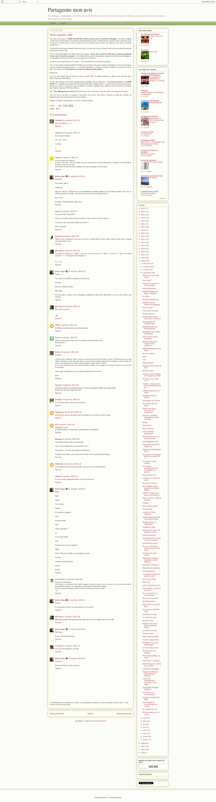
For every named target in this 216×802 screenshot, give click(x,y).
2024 (143, 215)
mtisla (52, 56)
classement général (116, 82)
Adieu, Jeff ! (154, 52)
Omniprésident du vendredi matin (149, 323)
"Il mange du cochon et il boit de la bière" (151, 575)
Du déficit (146, 296)
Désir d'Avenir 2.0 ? (149, 475)
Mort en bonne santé (150, 506)
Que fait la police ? (149, 601)
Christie (58, 352)
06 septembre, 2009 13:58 (69, 352)
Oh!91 (57, 325)
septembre (147, 273)
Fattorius (144, 90)
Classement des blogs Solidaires (150, 688)
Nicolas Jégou (60, 176)
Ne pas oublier (148, 308)
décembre (147, 263)
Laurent (57, 157)
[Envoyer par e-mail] (64, 106)
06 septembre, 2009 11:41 (76, 176)
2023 (143, 218)
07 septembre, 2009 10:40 (74, 579)
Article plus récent (57, 714)
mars (145, 733)
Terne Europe (147, 509)
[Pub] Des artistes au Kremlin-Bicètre (150, 328)
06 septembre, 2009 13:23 (68, 325)
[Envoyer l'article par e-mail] (59, 105)
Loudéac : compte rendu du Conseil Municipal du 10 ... (152, 385)
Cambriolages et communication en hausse (150, 704)
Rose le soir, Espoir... (157, 162)
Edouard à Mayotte (156, 102)
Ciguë (62, 97)
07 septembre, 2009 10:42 (71, 616)
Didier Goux (59, 464)
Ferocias (110, 48)
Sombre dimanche (149, 535)
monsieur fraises (147, 132)
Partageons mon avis (70, 9)
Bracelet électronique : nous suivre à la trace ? (152, 318)
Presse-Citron (122, 65)
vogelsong (58, 133)
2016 (143, 239)
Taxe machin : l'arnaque (151, 661)
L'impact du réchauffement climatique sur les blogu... (150, 681)
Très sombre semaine (150, 311)
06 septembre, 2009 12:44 (69, 211)
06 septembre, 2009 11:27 (71, 133)
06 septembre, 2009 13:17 (71, 306)
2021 (143, 224)
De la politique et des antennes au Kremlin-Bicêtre (151, 488)
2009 (143, 261)
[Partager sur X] (68, 106)
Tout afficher (163, 198)
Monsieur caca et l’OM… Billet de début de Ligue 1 (157, 120)
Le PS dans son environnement (149, 693)
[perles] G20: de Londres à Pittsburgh (151, 333)
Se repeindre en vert (150, 709)
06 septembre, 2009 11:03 (71, 120)
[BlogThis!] (66, 106)
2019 (143, 230)
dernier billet (90, 76)
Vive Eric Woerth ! (149, 353)
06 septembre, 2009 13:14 (76, 271)
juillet (145, 721)
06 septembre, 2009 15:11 (71, 399)
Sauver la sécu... (148, 620)
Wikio (58, 108)
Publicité (145, 503)
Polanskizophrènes (149, 288)
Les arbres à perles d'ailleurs (149, 462)
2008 (143, 743)
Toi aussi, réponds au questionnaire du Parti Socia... (151, 548)
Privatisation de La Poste (151, 400)
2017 (143, 236)
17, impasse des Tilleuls (150, 34)
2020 (143, 227)
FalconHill (58, 120)
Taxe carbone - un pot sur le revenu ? (152, 589)
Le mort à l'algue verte (151, 640)
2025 (143, 212)
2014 (143, 245)
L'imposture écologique (151, 669)
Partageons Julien (149, 527)
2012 (143, 252)
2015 (143, 242)
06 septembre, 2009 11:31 (69, 157)
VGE (144, 360)
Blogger (118, 797)
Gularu (92, 54)
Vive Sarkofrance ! (149, 571)
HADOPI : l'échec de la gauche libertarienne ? (151, 494)
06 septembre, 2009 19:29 (70, 439)
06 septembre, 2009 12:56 (70, 236)
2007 (143, 746)
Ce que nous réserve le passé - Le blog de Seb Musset (152, 74)
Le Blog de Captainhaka (150, 101)
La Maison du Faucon (149, 116)
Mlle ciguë (58, 251)
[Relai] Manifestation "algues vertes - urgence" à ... (150, 343)
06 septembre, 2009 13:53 (68, 337)
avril (144, 730)
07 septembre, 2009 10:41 (76, 600)
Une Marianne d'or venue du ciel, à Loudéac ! (152, 539)
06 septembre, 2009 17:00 (66, 424)
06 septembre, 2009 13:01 (71, 251)
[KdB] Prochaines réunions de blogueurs (151, 303)
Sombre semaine (149, 314)
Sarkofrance (95, 91)
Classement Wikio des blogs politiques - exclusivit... (150, 674)
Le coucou (58, 646)
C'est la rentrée (148, 633)
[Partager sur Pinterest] (72, 106)
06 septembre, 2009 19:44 (72, 464)
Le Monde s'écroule (150, 614)
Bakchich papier (148, 371)
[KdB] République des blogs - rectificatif (150, 292)
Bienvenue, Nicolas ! (150, 483)
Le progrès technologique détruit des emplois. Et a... (152, 456)
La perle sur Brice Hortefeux (149, 513)
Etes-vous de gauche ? (151, 598)
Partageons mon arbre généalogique (151, 644)
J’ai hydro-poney (146, 134)
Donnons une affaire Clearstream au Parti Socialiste (151, 417)
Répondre (58, 126)
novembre (147, 267)
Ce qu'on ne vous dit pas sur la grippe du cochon (152, 375)
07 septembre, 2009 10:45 (76, 629)
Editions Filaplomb (106, 95)
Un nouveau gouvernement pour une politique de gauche (150, 469)
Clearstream (147, 425)
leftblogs (126, 95)
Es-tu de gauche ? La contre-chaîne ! (150, 594)
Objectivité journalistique (151, 568)
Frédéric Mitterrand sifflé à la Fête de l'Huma (151, 518)
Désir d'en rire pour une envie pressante (151, 437)
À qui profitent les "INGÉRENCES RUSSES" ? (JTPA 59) (157, 79)
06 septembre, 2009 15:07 (70, 385)
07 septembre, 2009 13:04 (76, 658)
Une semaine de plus (150, 543)
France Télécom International (148, 432)
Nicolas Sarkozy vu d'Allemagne (149, 523)
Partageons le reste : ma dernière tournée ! (151, 531)
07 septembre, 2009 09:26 (76, 489)
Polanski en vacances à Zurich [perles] (151, 284)
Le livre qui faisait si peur (151, 585)
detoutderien (59, 412)
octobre (146, 270)
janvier (145, 739)
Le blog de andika (148, 140)
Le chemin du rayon (150, 617)
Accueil (90, 714)
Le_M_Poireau (60, 579)
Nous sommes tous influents (149, 652)
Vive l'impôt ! (147, 280)
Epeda (145, 422)
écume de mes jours (148, 160)
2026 (143, 208)
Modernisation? (148, 363)
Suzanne (58, 236)
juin (144, 724)
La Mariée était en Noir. (150, 191)
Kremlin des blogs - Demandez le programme (149, 410)
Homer (71, 58)
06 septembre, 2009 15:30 (73, 412)
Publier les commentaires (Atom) (95, 721)
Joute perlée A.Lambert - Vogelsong (151, 445)
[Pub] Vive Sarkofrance (151, 299)
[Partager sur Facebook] (70, 106)
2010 (143, 258)
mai (144, 727)
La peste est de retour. (148, 193)
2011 (143, 255)
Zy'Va (144, 356)
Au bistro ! (145, 50)
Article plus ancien (124, 714)
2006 (143, 749)
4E (56, 424)
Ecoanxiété (153, 178)
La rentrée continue (149, 630)
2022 (143, 221)
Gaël (80, 91)
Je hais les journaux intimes (152, 176)
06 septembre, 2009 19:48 (69, 476)
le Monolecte (99, 61)
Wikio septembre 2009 (151, 636)
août (145, 718)
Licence (62, 23)
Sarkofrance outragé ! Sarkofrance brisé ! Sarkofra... (150, 560)
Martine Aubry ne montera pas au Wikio (152, 665)
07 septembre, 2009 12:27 (71, 646)
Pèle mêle (146, 582)
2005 (143, 753)
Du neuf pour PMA (149, 579)
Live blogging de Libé (150, 441)
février (145, 736)
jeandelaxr (58, 399)
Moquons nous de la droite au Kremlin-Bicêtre (150, 625)
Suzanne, (93, 95)
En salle (53, 23)
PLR (125, 86)
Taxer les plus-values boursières (150, 337)
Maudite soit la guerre (148, 154)
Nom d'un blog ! (148, 428)
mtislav (57, 476)
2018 (143, 233)
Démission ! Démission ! (151, 565)
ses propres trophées (80, 100)
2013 (143, 248)
